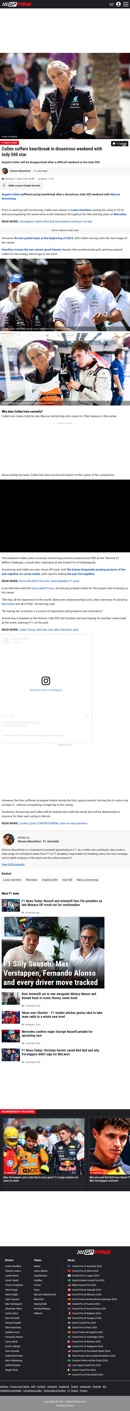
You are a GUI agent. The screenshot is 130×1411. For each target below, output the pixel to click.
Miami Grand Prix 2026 (84, 1285)
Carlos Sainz (11, 1313)
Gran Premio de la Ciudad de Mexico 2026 (94, 1355)
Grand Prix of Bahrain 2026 (86, 1341)
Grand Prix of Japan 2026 (85, 1275)
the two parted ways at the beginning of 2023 (43, 238)
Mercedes (120, 214)
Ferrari (37, 1285)
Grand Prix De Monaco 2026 (87, 1294)
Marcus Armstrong (87, 879)
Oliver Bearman (13, 1327)
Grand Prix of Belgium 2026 (86, 1313)
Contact (41, 1386)
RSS (33, 1386)
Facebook (64, 1386)
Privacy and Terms (19, 1386)
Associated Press (42, 588)
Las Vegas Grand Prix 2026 (86, 1365)
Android (97, 1386)
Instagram (85, 1386)
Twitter (74, 1386)
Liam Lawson (12, 1299)
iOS (104, 1386)
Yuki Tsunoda (12, 1351)
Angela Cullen (11, 194)
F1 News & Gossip (9, 143)
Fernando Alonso (14, 1337)
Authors (4, 1386)
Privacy (84, 1390)
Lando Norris (12, 1275)
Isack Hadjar (11, 1294)
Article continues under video (65, 230)
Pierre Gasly (11, 1289)
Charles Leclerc (13, 1271)
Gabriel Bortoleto (14, 1355)
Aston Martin (41, 1271)
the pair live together (80, 574)
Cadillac (38, 1280)
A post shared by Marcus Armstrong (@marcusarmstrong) (34, 735)
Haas (36, 1289)
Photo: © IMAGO (9, 136)
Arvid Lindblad (12, 1346)
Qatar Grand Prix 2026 (84, 1370)
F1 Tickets (72, 1390)
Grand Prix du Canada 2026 (86, 1289)
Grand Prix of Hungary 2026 (87, 1318)
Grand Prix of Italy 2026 (84, 1327)
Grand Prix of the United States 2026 (91, 1351)
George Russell (13, 1322)
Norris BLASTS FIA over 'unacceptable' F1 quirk (49, 581)
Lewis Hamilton (81, 210)
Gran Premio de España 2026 (87, 1332)
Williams (38, 1313)
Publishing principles (10, 1390)
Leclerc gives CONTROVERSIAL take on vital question (53, 823)
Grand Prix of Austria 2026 (86, 1304)
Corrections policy (32, 1390)
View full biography (13, 864)
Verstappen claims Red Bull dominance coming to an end (55, 221)
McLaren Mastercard (45, 1294)
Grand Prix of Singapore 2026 (87, 1346)
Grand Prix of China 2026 (85, 1271)
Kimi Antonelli (12, 1318)
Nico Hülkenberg (13, 1360)
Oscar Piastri (12, 1280)
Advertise (52, 1386)
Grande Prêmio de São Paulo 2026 (90, 1360)
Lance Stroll (11, 1341)
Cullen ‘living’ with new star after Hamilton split (49, 629)
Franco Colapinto (14, 1285)
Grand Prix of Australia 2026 (87, 1266)
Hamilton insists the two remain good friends (31, 249)
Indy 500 (67, 879)
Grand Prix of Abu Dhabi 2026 (87, 1374)
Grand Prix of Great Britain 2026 (89, 1308)
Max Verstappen (13, 1304)
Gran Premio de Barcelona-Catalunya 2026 (94, 1299)
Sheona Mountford (20, 171)
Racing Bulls (40, 1304)
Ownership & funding (55, 1390)
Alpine (37, 1266)
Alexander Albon (13, 1308)
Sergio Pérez (11, 1370)
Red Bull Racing (42, 1308)
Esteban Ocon (12, 1332)
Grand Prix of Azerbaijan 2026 (88, 1337)
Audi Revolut (40, 1275)
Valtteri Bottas (12, 1365)
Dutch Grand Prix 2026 (84, 1322)
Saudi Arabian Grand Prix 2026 (88, 1280)
